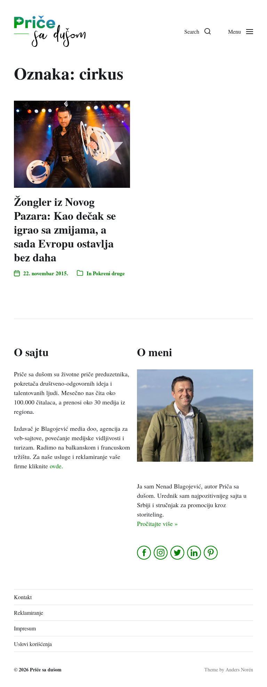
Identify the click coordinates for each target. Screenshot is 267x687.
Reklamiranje (28, 612)
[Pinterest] (211, 553)
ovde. (56, 466)
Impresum (25, 628)
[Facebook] (144, 553)
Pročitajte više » (157, 523)
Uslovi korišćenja (33, 643)
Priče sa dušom (46, 669)
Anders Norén (239, 669)
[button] (197, 31)
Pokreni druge (109, 273)
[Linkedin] (194, 553)
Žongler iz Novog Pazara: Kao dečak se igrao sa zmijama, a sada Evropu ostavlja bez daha (65, 229)
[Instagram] (161, 553)
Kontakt (23, 597)
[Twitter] (177, 553)
